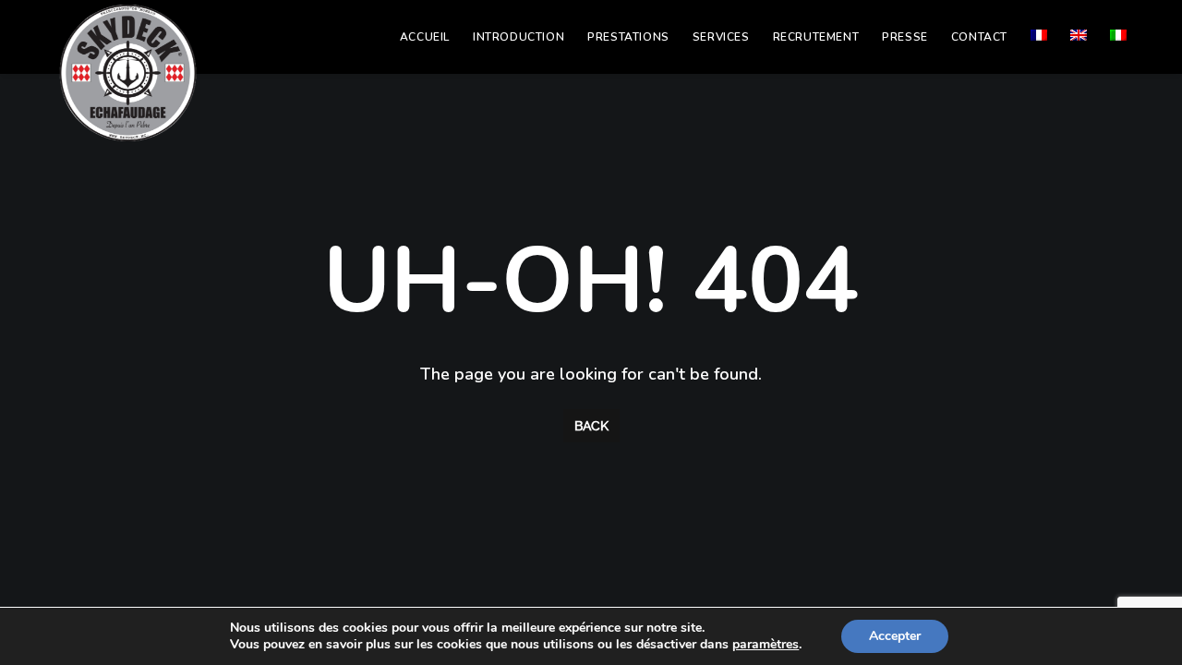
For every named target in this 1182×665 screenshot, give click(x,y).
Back (591, 425)
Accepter (895, 636)
